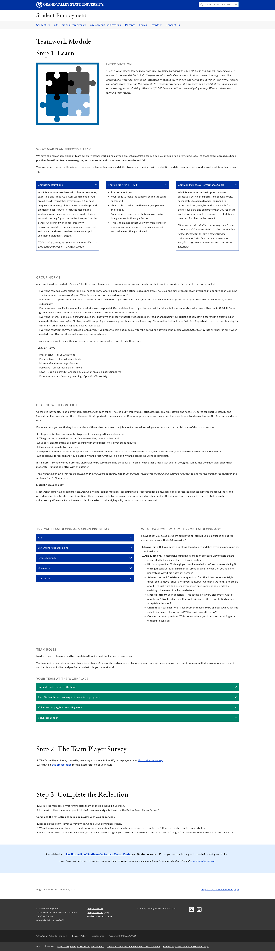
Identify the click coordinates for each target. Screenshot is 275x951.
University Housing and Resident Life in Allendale (133, 946)
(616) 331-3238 (95, 908)
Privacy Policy (79, 935)
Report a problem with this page (220, 889)
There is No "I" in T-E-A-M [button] (123, 184)
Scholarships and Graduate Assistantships (185, 946)
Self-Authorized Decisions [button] (53, 547)
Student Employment (61, 15)
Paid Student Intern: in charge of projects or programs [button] (69, 697)
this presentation (62, 764)
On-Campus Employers (105, 25)
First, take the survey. (150, 760)
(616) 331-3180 (95, 912)
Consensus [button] (44, 578)
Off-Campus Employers (69, 25)
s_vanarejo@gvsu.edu (202, 860)
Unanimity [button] (44, 568)
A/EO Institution (51, 935)
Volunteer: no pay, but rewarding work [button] (60, 707)
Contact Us (173, 25)
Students (42, 25)
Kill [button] (40, 537)
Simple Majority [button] (47, 557)
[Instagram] (199, 909)
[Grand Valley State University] (70, 6)
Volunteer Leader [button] (48, 717)
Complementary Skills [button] (50, 184)
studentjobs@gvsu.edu (99, 916)
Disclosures (98, 935)
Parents (130, 25)
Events (155, 25)
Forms (143, 25)
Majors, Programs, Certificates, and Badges (80, 946)
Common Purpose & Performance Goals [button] (201, 184)
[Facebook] (192, 909)
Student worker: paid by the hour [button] (57, 687)
